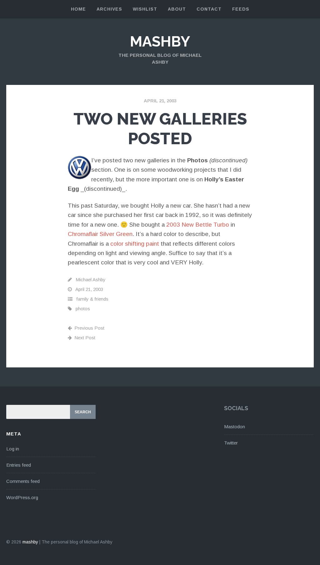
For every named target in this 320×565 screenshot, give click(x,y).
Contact (209, 9)
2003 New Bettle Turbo (197, 224)
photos (83, 308)
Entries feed (18, 465)
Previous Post (89, 328)
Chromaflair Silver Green (100, 234)
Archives (109, 9)
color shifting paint (134, 243)
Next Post (84, 337)
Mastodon (234, 426)
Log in (12, 448)
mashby (160, 41)
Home (78, 9)
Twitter (231, 442)
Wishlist (145, 9)
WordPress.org (22, 497)
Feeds (240, 9)
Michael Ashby (91, 279)
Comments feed (23, 481)
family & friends (92, 299)
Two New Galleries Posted (160, 128)
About (177, 9)
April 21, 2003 (160, 100)
